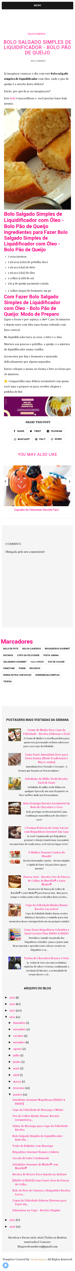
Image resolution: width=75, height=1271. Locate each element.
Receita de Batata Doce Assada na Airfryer (39, 1174)
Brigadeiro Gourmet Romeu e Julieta (35, 1152)
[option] (37, 489)
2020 (12, 1226)
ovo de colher (56, 662)
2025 (12, 997)
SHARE (20, 431)
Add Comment (38, 61)
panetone (9, 668)
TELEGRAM (56, 431)
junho (17, 1062)
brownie (8, 655)
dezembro (19, 1023)
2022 (12, 1017)
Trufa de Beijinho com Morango (32, 1146)
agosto (17, 1049)
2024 (12, 1004)
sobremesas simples (47, 675)
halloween (37, 662)
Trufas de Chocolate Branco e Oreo (46, 958)
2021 (12, 1220)
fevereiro (19, 1088)
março (17, 1081)
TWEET (37, 431)
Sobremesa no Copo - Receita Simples (36, 1210)
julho (16, 1055)
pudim (22, 668)
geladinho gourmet (15, 662)
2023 (12, 1010)
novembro (20, 1029)
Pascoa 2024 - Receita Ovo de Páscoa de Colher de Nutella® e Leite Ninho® (46, 881)
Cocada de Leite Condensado (30, 1158)
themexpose (38, 1259)
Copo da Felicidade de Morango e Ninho (37, 1110)
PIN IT (42, 439)
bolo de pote (10, 648)
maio (16, 1068)
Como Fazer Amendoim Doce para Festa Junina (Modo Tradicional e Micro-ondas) (46, 758)
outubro (18, 1036)
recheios (34, 668)
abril (16, 1075)
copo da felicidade (28, 655)
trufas (7, 681)
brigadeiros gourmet (57, 648)
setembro (19, 1042)
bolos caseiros (36, 34)
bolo (13, 98)
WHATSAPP (24, 439)
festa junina (51, 655)
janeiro (18, 1094)
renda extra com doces (17, 675)
